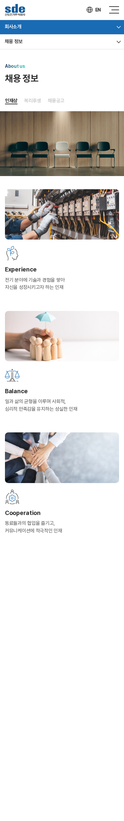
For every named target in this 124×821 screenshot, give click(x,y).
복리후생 (32, 101)
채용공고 (56, 101)
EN (98, 10)
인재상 (11, 101)
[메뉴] (114, 9)
